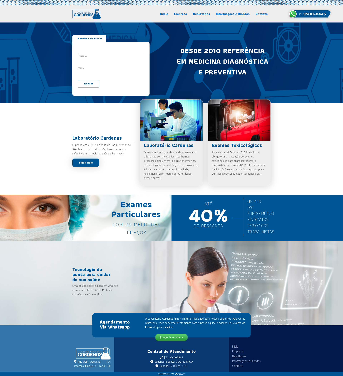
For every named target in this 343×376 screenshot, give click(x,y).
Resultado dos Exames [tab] (90, 38)
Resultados (201, 13)
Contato (262, 13)
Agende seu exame (173, 337)
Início (164, 13)
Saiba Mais (86, 162)
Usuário (82, 56)
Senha (81, 68)
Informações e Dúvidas (233, 13)
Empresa (180, 13)
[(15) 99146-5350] (310, 14)
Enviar (88, 83)
